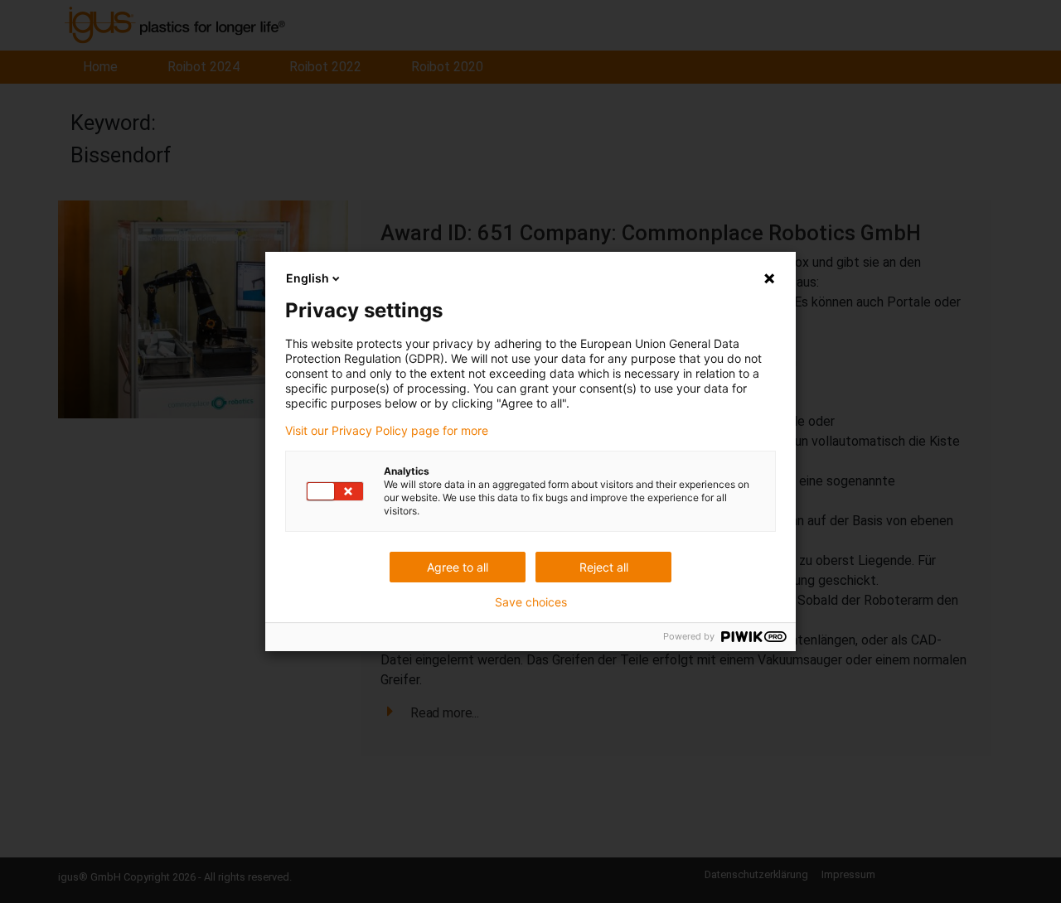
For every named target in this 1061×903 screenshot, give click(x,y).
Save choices (531, 602)
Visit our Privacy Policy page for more (386, 430)
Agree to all (457, 567)
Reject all (603, 567)
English (307, 278)
